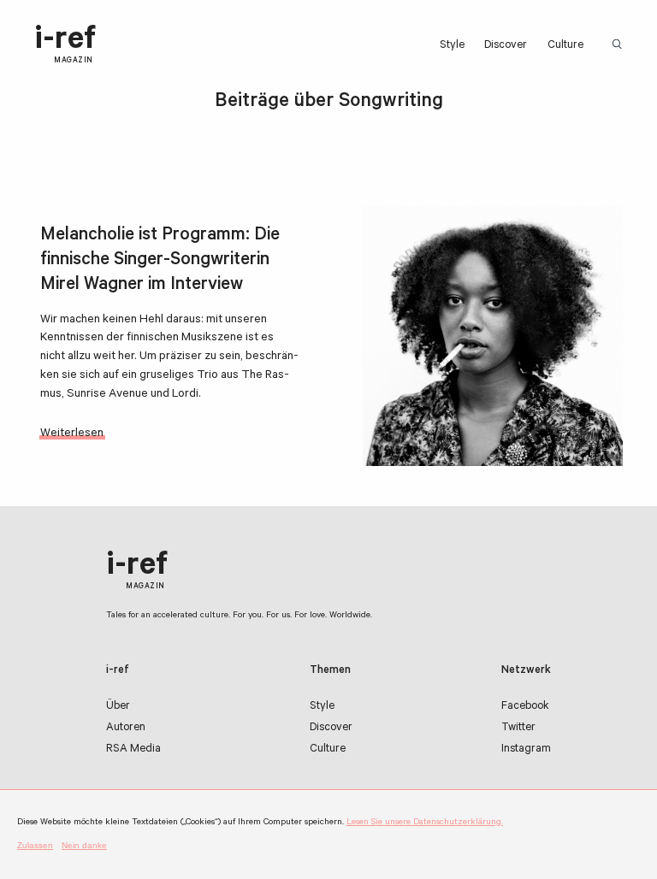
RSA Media (133, 750)
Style (452, 46)
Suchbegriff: (620, 45)
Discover (505, 46)
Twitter (518, 728)
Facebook (525, 707)
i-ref (65, 45)
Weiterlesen (72, 434)
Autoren (125, 728)
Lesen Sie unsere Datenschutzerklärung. (424, 822)
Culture (565, 46)
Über (118, 707)
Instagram (526, 750)
